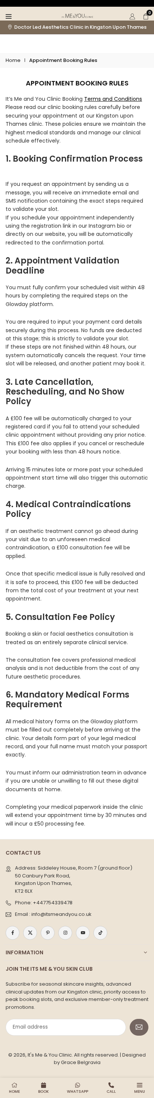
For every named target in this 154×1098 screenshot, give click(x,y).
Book (43, 1091)
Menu (139, 1091)
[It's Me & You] (77, 15)
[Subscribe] (139, 1027)
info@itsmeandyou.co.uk (61, 914)
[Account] (132, 16)
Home (13, 60)
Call (111, 1091)
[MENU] (8, 16)
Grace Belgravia (81, 1062)
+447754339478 (53, 902)
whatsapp (77, 1091)
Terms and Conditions (113, 99)
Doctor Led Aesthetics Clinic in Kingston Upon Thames (80, 27)
